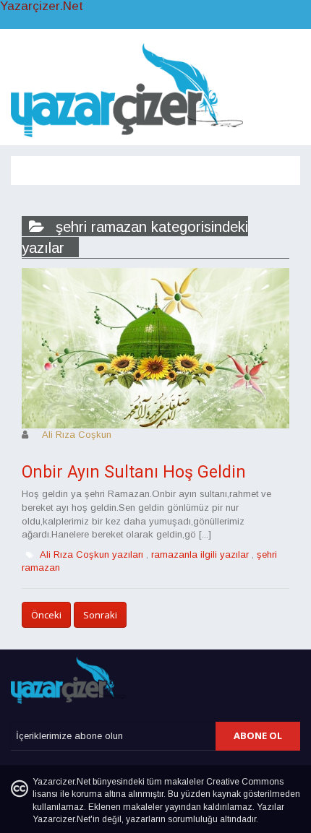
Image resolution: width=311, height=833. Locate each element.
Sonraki (100, 614)
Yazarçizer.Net (41, 6)
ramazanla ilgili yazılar (200, 554)
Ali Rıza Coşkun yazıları (91, 554)
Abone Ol (258, 735)
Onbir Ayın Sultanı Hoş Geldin (134, 472)
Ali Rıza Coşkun (76, 434)
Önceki (46, 614)
